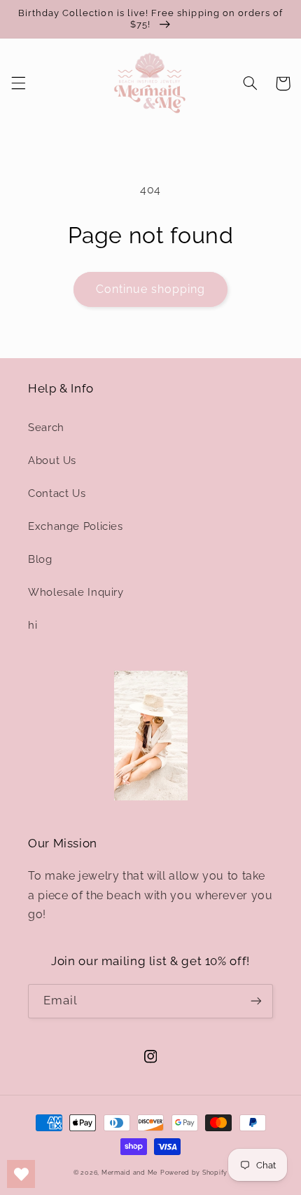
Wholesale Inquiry (76, 592)
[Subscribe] (256, 1001)
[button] (18, 83)
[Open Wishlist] (21, 1174)
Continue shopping (151, 289)
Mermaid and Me (130, 1172)
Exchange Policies (75, 526)
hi (32, 625)
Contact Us (56, 493)
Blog (40, 559)
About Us (52, 460)
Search (46, 427)
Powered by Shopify (193, 1172)
